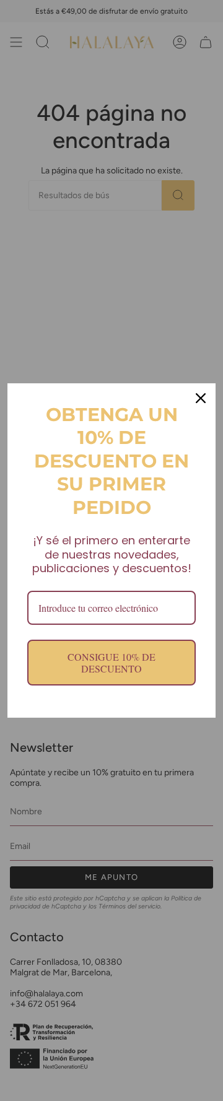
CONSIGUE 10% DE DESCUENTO (111, 662)
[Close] (201, 398)
